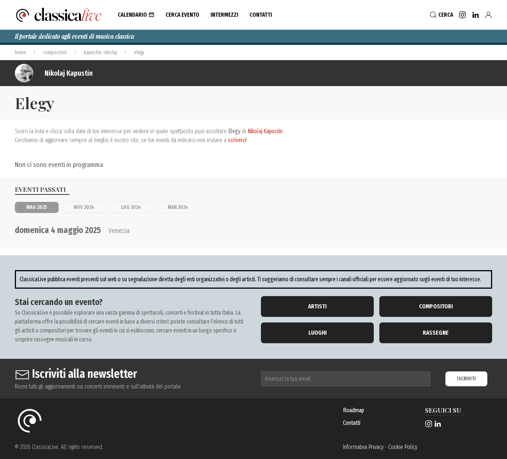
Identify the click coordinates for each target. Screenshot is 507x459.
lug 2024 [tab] (131, 207)
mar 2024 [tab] (178, 207)
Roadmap (353, 410)
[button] (136, 15)
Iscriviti (466, 379)
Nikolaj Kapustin (69, 73)
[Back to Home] (59, 15)
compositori (55, 52)
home (20, 52)
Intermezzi (224, 14)
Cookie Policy (402, 446)
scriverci (237, 140)
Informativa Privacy (363, 446)
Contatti (351, 422)
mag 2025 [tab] (36, 207)
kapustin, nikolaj (100, 52)
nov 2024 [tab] (84, 207)
